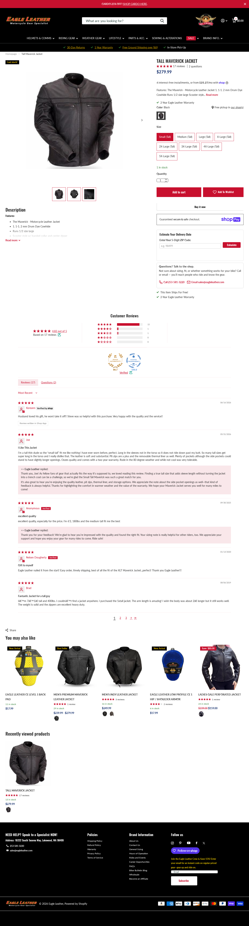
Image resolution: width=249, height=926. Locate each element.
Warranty (91, 849)
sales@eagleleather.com (21, 850)
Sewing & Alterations (167, 38)
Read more (212, 94)
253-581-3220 (17, 846)
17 (24, 795)
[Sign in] (224, 21)
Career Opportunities (139, 861)
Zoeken (162, 20)
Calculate (231, 245)
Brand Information (141, 834)
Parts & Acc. (137, 38)
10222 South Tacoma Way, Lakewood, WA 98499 (39, 840)
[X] (204, 843)
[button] (142, 120)
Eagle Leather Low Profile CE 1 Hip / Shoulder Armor (171, 697)
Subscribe (184, 880)
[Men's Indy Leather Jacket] (124, 667)
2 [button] (120, 617)
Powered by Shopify (76, 903)
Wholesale (134, 874)
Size (159, 126)
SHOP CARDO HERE (135, 3)
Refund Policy (94, 845)
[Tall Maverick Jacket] (28, 763)
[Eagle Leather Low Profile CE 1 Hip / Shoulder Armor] (172, 667)
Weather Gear (92, 38)
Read (11, 240)
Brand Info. (211, 38)
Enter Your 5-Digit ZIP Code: (175, 240)
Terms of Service (95, 857)
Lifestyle (115, 38)
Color (200, 107)
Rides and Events (137, 857)
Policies (92, 834)
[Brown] (111, 714)
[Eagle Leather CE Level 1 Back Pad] (28, 667)
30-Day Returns (76, 47)
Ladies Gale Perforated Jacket (219, 694)
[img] (26, 402)
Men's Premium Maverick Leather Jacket (71, 697)
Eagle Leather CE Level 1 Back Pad (25, 697)
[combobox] (124, 20)
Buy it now (199, 207)
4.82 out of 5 (59, 331)
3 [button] (126, 617)
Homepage (11, 53)
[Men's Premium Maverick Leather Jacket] (76, 667)
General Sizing (136, 849)
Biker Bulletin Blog (138, 870)
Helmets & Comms (39, 38)
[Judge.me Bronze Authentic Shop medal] (115, 360)
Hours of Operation (138, 853)
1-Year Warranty (104, 47)
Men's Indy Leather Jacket (120, 694)
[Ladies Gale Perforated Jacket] (221, 667)
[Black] (56, 718)
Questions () (48, 382)
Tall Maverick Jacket (20, 790)
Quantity (162, 173)
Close (245, 4)
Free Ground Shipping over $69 (140, 47)
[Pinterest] (180, 843)
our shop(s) (237, 107)
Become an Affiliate (138, 878)
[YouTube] (188, 843)
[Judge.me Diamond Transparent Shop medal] (133, 360)
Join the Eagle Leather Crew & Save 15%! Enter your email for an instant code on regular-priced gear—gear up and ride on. (194, 863)
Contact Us (134, 845)
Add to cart (178, 192)
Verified (124, 372)
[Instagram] (172, 843)
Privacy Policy (94, 853)
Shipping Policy (94, 841)
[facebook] (196, 843)
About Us (133, 841)
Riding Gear (67, 38)
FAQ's (132, 866)
